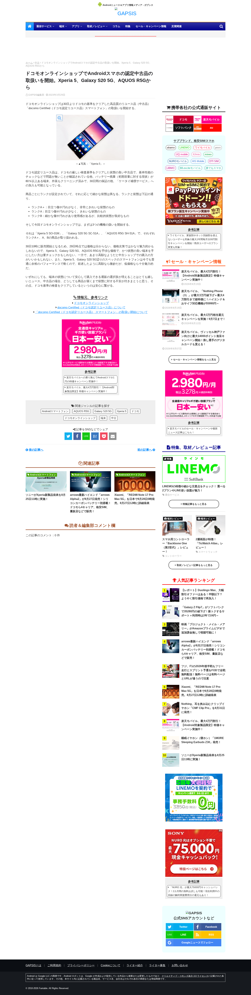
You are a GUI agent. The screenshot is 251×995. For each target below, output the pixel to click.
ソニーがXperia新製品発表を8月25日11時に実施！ (46, 496)
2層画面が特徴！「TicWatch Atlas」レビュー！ (209, 543)
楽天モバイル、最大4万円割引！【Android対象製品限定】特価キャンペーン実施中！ (89, 389)
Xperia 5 (121, 411)
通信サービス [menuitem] (44, 26)
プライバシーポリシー (81, 965)
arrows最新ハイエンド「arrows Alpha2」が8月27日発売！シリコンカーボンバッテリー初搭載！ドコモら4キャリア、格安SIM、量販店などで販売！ (90, 503)
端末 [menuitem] (61, 26)
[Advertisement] (90, 50)
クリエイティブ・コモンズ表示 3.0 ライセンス (185, 976)
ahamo (171, 147)
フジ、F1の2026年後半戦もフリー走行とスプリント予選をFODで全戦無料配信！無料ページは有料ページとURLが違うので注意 (203, 672)
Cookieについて (110, 965)
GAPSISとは (33, 965)
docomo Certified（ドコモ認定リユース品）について (91, 307)
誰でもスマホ (213, 168)
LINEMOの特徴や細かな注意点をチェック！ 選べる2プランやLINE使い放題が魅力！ (193, 488)
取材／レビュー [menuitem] (96, 26)
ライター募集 (157, 965)
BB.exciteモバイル (190, 168)
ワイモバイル (202, 147)
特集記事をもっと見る (195, 504)
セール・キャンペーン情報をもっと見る (194, 359)
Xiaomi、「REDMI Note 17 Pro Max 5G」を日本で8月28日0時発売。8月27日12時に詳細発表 (134, 499)
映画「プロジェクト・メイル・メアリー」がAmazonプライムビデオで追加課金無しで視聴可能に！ (203, 628)
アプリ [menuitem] (76, 26)
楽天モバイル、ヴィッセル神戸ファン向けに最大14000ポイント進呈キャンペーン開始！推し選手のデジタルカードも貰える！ (203, 338)
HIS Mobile (198, 161)
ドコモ (135, 411)
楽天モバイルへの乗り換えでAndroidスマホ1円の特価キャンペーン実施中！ (89, 379)
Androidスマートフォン (55, 411)
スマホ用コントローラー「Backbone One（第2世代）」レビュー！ (176, 545)
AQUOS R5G (81, 411)
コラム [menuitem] (116, 26)
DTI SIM (214, 161)
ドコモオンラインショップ (91, 303)
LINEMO (185, 147)
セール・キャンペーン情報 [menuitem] (151, 26)
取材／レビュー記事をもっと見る (195, 565)
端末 (103, 418)
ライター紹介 (135, 965)
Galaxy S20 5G (103, 411)
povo (218, 147)
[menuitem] (30, 26)
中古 (37, 62)
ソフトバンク (183, 127)
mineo (208, 154)
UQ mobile (182, 154)
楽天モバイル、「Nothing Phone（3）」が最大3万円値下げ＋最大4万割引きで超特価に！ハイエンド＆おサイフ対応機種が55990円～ (203, 297)
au (211, 127)
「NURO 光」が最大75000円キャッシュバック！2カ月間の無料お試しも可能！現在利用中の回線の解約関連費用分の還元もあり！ (194, 891)
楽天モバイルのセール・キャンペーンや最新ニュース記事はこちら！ (193, 430)
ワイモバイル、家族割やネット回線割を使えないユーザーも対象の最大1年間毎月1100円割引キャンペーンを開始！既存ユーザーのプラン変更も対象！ (193, 241)
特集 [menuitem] (127, 26)
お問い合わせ (180, 965)
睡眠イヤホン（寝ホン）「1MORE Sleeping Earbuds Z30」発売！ (202, 740)
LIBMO (170, 168)
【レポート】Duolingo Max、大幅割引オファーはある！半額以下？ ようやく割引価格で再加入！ (202, 594)
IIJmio (196, 154)
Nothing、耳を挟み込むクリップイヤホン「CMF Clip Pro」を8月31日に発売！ (203, 708)
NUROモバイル (178, 161)
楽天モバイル (211, 119)
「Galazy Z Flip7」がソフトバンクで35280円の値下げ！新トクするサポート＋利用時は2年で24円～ (203, 611)
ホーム (29, 62)
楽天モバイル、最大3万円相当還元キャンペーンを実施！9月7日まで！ (203, 316)
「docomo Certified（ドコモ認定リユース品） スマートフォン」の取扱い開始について (91, 312)
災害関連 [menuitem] (176, 26)
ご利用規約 (54, 965)
